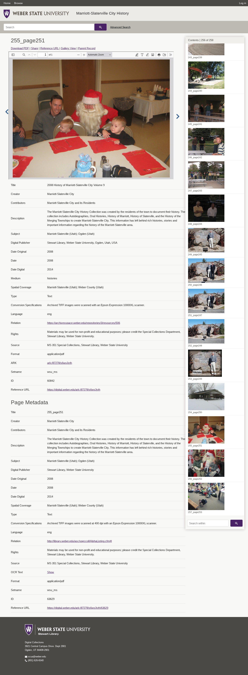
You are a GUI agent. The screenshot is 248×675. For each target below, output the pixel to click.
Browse (18, 3)
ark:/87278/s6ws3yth (59, 362)
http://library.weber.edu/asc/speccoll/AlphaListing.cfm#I (79, 541)
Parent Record (86, 48)
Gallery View (68, 48)
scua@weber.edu (36, 656)
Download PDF (20, 48)
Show (50, 572)
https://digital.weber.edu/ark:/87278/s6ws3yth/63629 (77, 607)
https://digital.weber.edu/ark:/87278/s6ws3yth (73, 389)
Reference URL (49, 48)
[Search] (100, 27)
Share (34, 48)
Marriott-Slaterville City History (102, 13)
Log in (242, 3)
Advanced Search (120, 27)
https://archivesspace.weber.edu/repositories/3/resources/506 (83, 322)
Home (7, 3)
